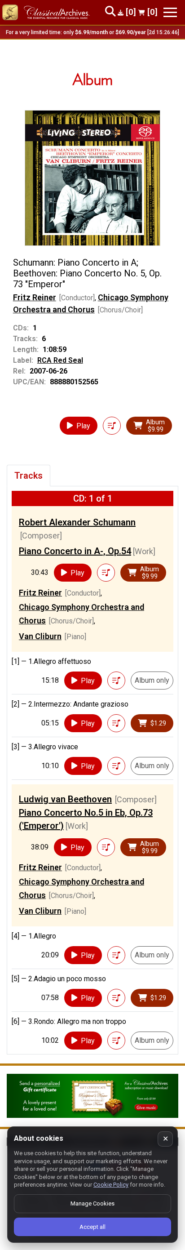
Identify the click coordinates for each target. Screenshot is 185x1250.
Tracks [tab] (28, 475)
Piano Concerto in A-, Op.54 (75, 551)
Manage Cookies (92, 1203)
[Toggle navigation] (170, 12)
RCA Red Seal (60, 360)
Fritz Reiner (34, 297)
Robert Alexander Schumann (77, 522)
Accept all (92, 1226)
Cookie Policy (110, 1184)
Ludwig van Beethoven (65, 799)
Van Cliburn (40, 636)
